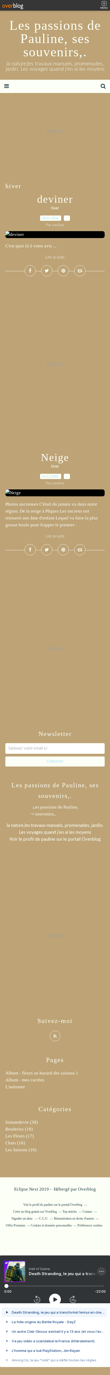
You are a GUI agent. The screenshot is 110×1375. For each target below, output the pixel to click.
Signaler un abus (22, 1218)
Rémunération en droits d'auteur (74, 1218)
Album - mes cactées (24, 1079)
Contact (87, 1211)
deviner (55, 199)
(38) (21, 1122)
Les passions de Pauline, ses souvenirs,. (55, 38)
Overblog (87, 1189)
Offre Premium (15, 1225)
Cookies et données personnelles (51, 1225)
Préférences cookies (90, 1225)
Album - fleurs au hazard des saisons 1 (41, 1073)
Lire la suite (55, 257)
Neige (55, 457)
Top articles (69, 1211)
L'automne (15, 1086)
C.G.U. (43, 1218)
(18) (19, 1129)
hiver (55, 208)
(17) (19, 1136)
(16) (15, 1142)
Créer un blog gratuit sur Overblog (35, 1211)
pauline (48, 839)
